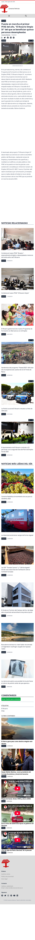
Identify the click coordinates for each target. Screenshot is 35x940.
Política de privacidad (7, 876)
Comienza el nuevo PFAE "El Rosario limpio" (15, 293)
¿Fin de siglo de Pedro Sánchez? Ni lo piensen (16, 850)
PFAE (3, 711)
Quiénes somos (5, 874)
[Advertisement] (17, 131)
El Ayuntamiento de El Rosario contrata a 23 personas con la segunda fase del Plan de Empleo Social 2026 (17, 450)
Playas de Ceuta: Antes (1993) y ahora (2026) (16, 799)
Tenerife (4, 21)
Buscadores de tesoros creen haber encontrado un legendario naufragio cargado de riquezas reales (16, 647)
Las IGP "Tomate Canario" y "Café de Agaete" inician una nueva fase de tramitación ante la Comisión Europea (15, 570)
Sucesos (4, 652)
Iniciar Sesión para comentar (11, 699)
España (3, 801)
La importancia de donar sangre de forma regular (17, 535)
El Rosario (4, 709)
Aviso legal (4, 879)
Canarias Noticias (5, 35)
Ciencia (3, 686)
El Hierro (4, 746)
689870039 (10, 886)
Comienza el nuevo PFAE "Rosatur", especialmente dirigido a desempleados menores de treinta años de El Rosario (17, 255)
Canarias (4, 502)
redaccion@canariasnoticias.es (14, 888)
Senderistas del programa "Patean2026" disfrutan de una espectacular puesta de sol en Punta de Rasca (17, 370)
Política (3, 828)
